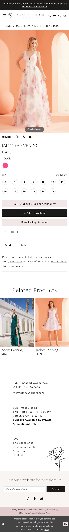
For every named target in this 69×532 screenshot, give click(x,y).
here (47, 529)
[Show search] (65, 16)
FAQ (15, 438)
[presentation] (17, 322)
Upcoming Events (24, 446)
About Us (19, 451)
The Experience (23, 442)
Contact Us (20, 455)
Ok (65, 523)
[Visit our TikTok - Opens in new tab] (41, 499)
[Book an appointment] (54, 16)
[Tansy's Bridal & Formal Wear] (26, 16)
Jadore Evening (27, 26)
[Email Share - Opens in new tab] (30, 137)
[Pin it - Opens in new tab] (24, 137)
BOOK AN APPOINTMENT (34, 6)
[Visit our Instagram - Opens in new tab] (27, 499)
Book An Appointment (34, 222)
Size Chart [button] (61, 174)
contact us (15, 261)
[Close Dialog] (3, 524)
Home (8, 26)
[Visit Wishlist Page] (59, 16)
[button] (4, 15)
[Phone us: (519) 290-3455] (49, 16)
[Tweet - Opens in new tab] (17, 137)
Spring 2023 (51, 26)
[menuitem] (4, 15)
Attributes (13, 232)
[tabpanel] (34, 81)
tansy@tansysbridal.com (28, 392)
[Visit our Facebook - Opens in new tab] (35, 499)
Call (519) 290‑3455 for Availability (34, 204)
